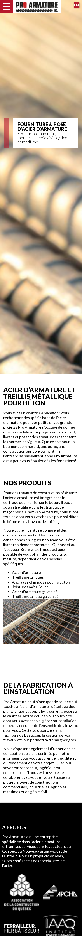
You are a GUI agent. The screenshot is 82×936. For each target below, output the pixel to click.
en (76, 5)
